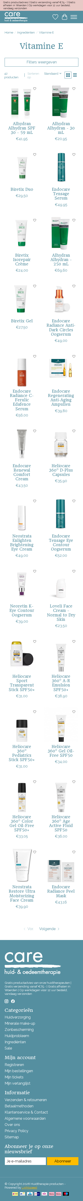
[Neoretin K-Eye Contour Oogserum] (22, 584)
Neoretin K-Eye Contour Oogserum (21, 610)
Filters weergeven (42, 62)
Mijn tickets (14, 1077)
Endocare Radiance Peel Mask (61, 891)
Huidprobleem (17, 1036)
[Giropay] (37, 1194)
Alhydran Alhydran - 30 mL (61, 128)
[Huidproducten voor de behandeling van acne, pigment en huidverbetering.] (16, 17)
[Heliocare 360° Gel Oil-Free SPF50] (61, 724)
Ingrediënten (26, 32)
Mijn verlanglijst (17, 1083)
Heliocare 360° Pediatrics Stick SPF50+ (22, 753)
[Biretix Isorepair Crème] (22, 233)
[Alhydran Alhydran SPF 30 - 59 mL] (22, 101)
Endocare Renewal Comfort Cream (22, 472)
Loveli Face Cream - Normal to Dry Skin (61, 613)
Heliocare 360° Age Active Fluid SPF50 (61, 824)
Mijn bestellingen (19, 1071)
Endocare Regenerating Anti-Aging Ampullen (61, 398)
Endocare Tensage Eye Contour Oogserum (61, 543)
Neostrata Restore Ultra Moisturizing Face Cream (22, 894)
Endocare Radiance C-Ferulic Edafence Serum (22, 400)
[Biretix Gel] (22, 299)
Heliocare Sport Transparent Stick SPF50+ (22, 683)
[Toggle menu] (73, 17)
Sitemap (12, 1137)
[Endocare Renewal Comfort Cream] (22, 444)
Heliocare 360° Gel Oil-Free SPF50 (61, 751)
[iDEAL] (15, 1194)
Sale (8, 1048)
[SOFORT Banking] (58, 1194)
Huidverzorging (18, 1017)
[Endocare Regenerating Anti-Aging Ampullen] (61, 369)
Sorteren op (33, 75)
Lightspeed (29, 1187)
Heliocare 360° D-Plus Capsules (61, 470)
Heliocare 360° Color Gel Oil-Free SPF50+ (21, 824)
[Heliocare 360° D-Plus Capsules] (61, 444)
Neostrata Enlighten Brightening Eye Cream (21, 543)
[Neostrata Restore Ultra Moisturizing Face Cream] (22, 865)
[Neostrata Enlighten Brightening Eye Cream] (22, 514)
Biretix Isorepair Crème (22, 259)
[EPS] (44, 1194)
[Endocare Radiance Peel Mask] (61, 865)
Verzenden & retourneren (26, 1100)
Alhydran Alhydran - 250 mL (61, 259)
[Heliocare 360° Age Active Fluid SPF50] (61, 795)
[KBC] (30, 1194)
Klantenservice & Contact (26, 1112)
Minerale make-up (20, 1023)
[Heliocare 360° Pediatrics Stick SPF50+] (22, 724)
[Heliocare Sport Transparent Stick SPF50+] (22, 654)
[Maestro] (66, 1194)
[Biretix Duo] (22, 167)
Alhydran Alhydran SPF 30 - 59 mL (21, 128)
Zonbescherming (19, 1029)
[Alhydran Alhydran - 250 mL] (61, 233)
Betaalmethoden (19, 1106)
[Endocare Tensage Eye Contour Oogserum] (61, 514)
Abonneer (62, 1161)
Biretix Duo (22, 189)
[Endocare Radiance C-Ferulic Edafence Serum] (22, 369)
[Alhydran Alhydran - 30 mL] (61, 101)
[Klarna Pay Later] (51, 1194)
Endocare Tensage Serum (61, 193)
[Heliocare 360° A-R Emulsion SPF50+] (61, 654)
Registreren (14, 1065)
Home (9, 32)
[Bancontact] (22, 1194)
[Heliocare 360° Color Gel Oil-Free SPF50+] (22, 795)
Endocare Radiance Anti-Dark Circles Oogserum (61, 328)
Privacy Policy (16, 1131)
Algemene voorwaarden (25, 1118)
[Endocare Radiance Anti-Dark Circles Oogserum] (61, 299)
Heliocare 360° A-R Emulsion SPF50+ (61, 683)
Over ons (12, 1124)
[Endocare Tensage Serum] (61, 167)
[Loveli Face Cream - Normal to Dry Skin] (61, 584)
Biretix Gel (22, 321)
